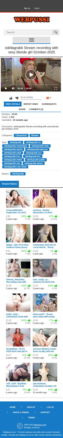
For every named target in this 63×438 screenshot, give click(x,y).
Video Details (12, 104)
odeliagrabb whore (33, 163)
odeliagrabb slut (12, 163)
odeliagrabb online (13, 160)
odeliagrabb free (12, 156)
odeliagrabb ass (34, 153)
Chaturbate (21, 135)
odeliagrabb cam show (15, 167)
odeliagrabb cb (33, 142)
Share (22, 109)
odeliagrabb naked (13, 149)
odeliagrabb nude (40, 146)
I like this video (11, 98)
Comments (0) (36, 109)
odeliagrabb (15, 142)
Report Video (31, 104)
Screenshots (49, 104)
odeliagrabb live (33, 156)
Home (12, 407)
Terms (31, 418)
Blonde (34, 135)
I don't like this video (17, 98)
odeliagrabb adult (12, 153)
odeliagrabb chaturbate (15, 146)
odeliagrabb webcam (37, 149)
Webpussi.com (40, 425)
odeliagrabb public (36, 160)
